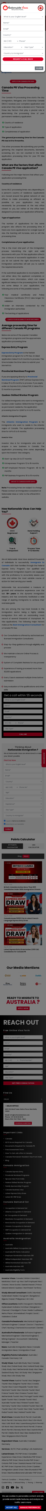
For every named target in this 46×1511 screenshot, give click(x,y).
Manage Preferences (30, 1507)
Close (39, 68)
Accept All (11, 1507)
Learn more (26, 1502)
